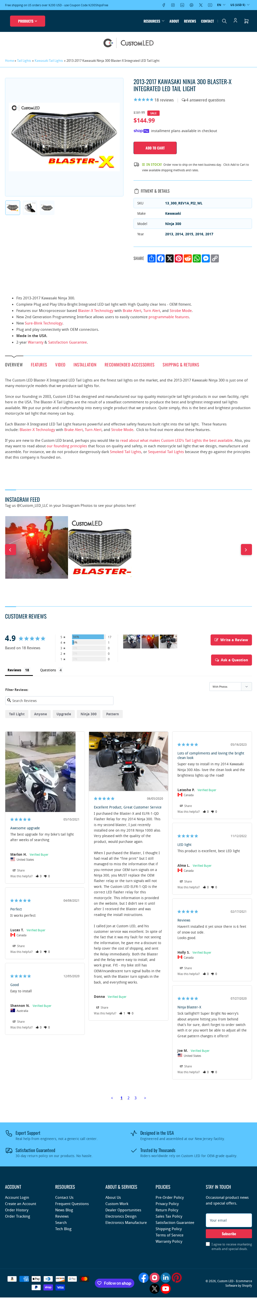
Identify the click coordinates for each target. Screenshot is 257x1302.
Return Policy (167, 1209)
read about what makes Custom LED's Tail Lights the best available (176, 440)
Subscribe (229, 1233)
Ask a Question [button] (234, 660)
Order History (16, 1209)
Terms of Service (169, 1234)
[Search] (224, 21)
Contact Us (64, 1197)
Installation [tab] (85, 364)
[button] (39, 876)
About (174, 21)
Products (25, 21)
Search (61, 1222)
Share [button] (20, 870)
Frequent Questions (72, 1203)
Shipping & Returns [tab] (181, 364)
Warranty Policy (169, 1241)
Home (9, 60)
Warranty (35, 342)
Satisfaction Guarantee (67, 342)
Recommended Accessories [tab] (130, 364)
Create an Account (20, 1203)
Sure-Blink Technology (43, 322)
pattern (112, 714)
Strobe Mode (181, 310)
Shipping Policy (169, 1228)
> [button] (145, 1097)
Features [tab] (39, 364)
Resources (152, 21)
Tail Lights (24, 60)
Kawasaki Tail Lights (49, 60)
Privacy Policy (167, 1203)
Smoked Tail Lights (125, 451)
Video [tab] (60, 364)
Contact (207, 21)
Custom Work (116, 1203)
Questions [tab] (48, 670)
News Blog (64, 1209)
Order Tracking (17, 1216)
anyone (40, 714)
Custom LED (225, 1281)
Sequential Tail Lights (166, 451)
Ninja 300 (89, 714)
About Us (113, 1197)
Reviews (190, 21)
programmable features (169, 316)
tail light (17, 714)
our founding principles (67, 445)
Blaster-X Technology (95, 310)
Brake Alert (132, 310)
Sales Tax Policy (169, 1216)
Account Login (17, 1197)
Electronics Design (121, 1216)
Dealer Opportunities (123, 1209)
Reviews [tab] (14, 670)
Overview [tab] (14, 364)
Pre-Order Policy (170, 1197)
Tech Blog (63, 1228)
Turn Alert (151, 310)
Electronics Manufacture (126, 1222)
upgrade (63, 714)
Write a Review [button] (234, 639)
